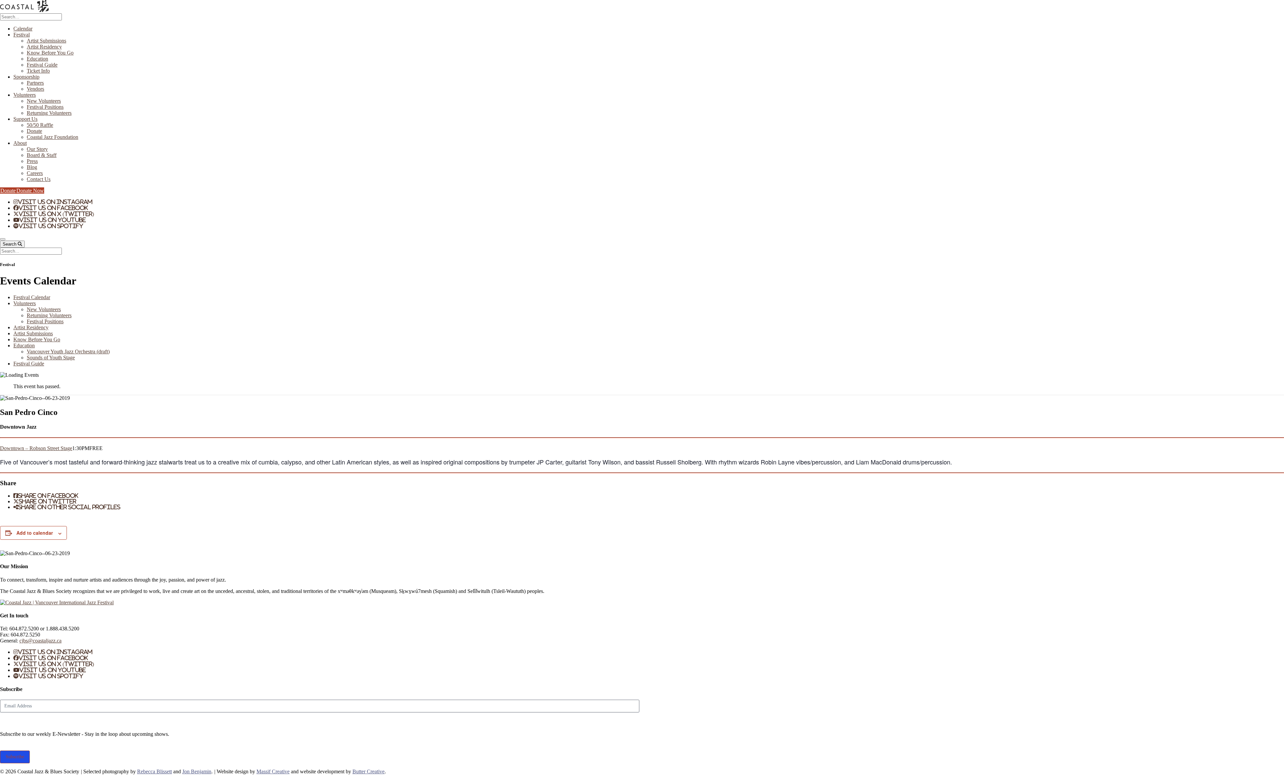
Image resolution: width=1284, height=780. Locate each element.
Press (32, 161)
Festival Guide (42, 65)
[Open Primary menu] (2, 239)
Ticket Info (38, 71)
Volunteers (24, 95)
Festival (21, 34)
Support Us (25, 119)
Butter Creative (368, 771)
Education (37, 59)
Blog (32, 167)
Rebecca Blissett (154, 771)
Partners (35, 83)
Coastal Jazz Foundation (52, 137)
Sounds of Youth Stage (51, 357)
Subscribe (15, 756)
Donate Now (30, 190)
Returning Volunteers (49, 113)
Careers (35, 173)
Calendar (22, 28)
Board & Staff (42, 155)
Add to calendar (34, 532)
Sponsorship (26, 77)
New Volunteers (44, 101)
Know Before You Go (50, 53)
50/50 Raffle (40, 125)
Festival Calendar (31, 297)
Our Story (37, 149)
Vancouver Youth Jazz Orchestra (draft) (68, 351)
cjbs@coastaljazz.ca (40, 640)
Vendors (35, 89)
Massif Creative (273, 771)
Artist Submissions (46, 41)
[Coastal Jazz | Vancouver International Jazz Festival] (24, 10)
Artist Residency (44, 47)
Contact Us (38, 179)
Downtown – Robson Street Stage (36, 448)
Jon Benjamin (196, 771)
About (20, 143)
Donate (34, 131)
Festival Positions (45, 107)
